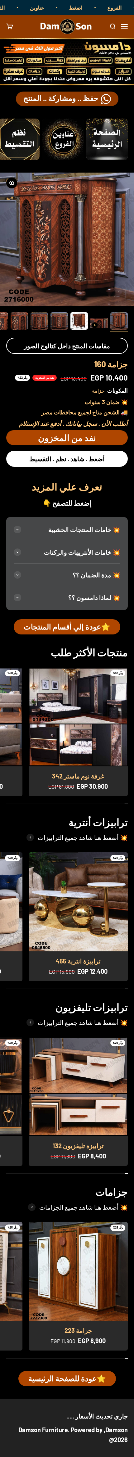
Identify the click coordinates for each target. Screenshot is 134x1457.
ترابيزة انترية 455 (78, 961)
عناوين (49, 7)
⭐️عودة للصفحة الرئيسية (67, 1378)
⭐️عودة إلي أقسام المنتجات (67, 626)
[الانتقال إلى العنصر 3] (79, 322)
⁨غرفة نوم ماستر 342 (78, 776)
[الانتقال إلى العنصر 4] (59, 322)
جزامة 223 (78, 1330)
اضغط (88, 7)
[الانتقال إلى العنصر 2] (99, 324)
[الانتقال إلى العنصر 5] (39, 322)
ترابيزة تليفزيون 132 (78, 1145)
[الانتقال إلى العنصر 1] (119, 322)
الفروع (10, 7)
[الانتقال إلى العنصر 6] (19, 322)
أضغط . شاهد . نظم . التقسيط (67, 458)
